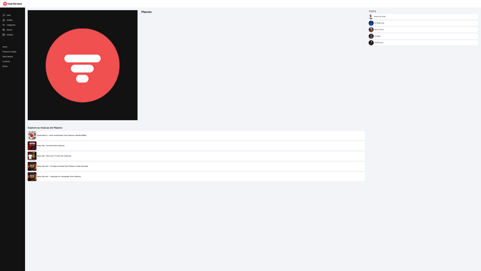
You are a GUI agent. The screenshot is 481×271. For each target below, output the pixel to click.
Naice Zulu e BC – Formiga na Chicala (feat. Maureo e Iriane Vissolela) (62, 166)
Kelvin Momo (379, 29)
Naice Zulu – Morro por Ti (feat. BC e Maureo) (54, 156)
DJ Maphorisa (379, 23)
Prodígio (377, 36)
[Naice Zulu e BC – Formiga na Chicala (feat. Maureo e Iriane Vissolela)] (32, 166)
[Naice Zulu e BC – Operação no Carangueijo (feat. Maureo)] (32, 176)
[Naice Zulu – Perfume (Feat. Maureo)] (32, 145)
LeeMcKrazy (378, 43)
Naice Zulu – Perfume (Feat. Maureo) (50, 146)
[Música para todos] (12, 4)
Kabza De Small (379, 16)
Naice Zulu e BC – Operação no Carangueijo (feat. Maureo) (59, 176)
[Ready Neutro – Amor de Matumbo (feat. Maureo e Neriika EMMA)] (32, 135)
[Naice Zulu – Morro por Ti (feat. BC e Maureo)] (32, 156)
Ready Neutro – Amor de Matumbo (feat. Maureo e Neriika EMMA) (61, 135)
